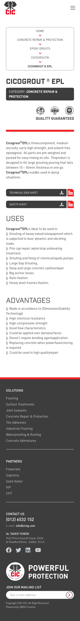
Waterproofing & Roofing (23, 434)
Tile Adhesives (16, 422)
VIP (8, 487)
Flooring (12, 398)
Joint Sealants (16, 410)
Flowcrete (13, 469)
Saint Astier (14, 481)
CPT (9, 493)
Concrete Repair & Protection (27, 416)
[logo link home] (10, 7)
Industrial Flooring (19, 428)
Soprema (12, 475)
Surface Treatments (20, 404)
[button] (72, 8)
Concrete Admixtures (21, 440)
